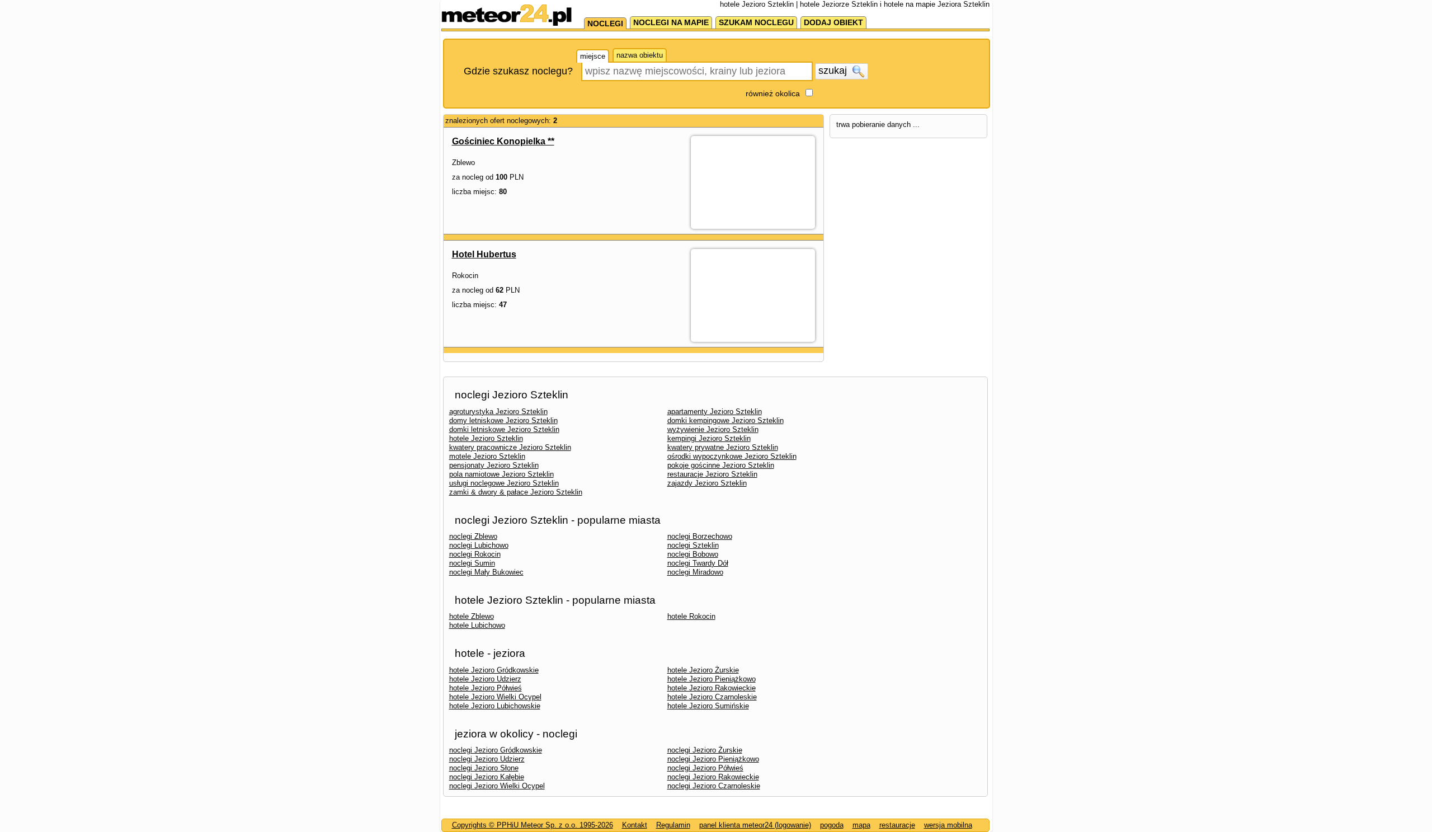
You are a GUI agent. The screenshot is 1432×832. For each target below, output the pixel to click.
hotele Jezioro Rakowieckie (711, 688)
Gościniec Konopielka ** (503, 141)
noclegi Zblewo (473, 536)
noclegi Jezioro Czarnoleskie (713, 786)
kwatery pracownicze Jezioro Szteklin (510, 447)
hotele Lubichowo (477, 625)
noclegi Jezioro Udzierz (487, 759)
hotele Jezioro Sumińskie (708, 706)
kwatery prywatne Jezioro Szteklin (722, 447)
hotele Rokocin (691, 616)
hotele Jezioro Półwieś (485, 688)
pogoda (832, 825)
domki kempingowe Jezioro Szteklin (725, 420)
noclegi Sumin (472, 563)
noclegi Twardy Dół (697, 563)
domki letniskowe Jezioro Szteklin (504, 429)
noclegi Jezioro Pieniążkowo (713, 759)
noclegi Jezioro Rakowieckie (713, 777)
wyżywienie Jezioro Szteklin (713, 429)
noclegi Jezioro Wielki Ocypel (497, 786)
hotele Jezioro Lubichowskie (494, 706)
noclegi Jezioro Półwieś (705, 768)
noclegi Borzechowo (699, 536)
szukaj (834, 70)
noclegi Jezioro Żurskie (704, 750)
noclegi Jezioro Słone (484, 768)
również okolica (773, 93)
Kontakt (634, 825)
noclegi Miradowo (695, 572)
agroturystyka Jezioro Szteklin (498, 411)
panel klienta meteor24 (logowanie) (755, 825)
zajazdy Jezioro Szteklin (707, 483)
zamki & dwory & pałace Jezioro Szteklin (515, 492)
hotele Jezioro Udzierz (485, 679)
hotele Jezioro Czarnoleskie (712, 697)
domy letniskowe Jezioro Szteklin (503, 420)
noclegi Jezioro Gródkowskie (495, 750)
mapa (861, 825)
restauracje (897, 825)
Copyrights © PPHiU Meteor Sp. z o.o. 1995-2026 (532, 825)
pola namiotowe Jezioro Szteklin (501, 474)
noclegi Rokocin (475, 554)
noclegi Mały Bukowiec (486, 572)
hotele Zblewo (471, 616)
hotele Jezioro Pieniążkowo (711, 679)
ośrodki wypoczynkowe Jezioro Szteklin (732, 456)
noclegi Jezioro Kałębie (486, 777)
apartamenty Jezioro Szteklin (714, 411)
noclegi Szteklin (693, 545)
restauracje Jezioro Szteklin (712, 474)
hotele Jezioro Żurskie (703, 670)
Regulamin (673, 825)
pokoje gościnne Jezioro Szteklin (720, 465)
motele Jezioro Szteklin (487, 456)
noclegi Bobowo (692, 554)
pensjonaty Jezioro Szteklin (494, 465)
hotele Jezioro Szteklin (486, 438)
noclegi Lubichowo (478, 545)
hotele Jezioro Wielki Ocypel (495, 697)
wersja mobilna (948, 825)
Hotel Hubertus (484, 254)
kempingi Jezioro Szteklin (709, 438)
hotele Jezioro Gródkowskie (494, 670)
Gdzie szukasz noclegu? (518, 71)
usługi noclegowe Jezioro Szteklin (504, 483)
